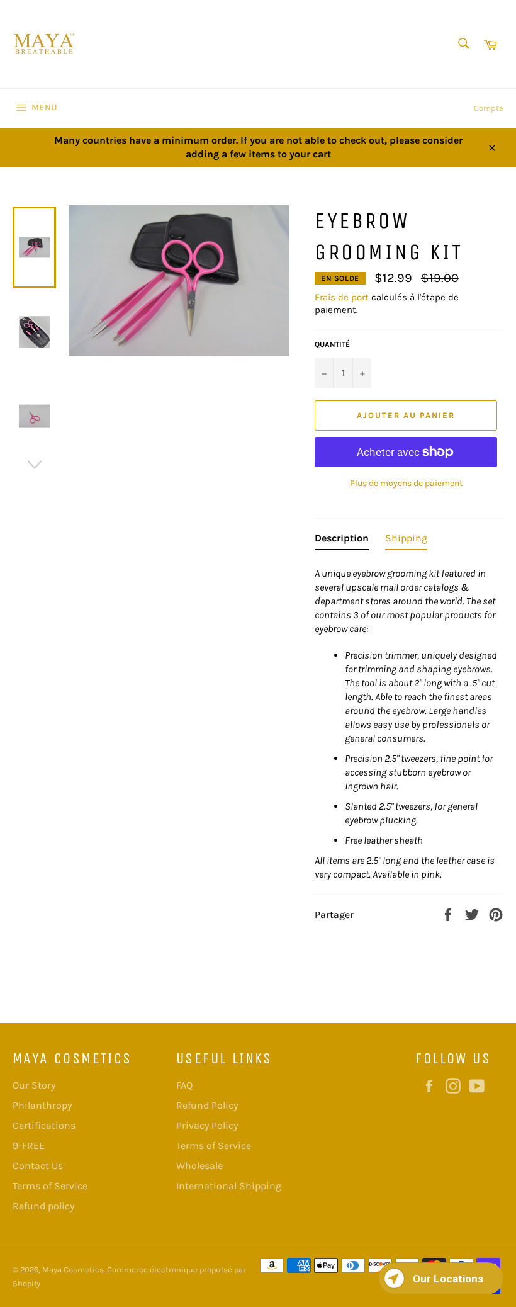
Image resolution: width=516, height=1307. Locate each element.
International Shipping (228, 1186)
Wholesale (199, 1166)
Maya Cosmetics (73, 1269)
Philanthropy (42, 1105)
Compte (488, 108)
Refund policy (43, 1206)
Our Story (34, 1085)
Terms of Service (50, 1186)
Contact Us (38, 1166)
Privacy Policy (207, 1125)
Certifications (44, 1125)
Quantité (332, 344)
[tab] (342, 540)
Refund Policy (207, 1105)
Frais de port (342, 297)
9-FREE (29, 1145)
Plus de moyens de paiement (406, 483)
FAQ (184, 1085)
